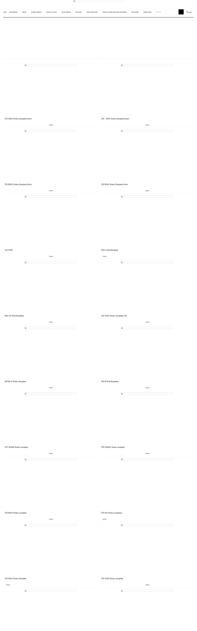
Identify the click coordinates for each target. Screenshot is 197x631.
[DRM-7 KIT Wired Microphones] (50, 286)
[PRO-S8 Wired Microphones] (147, 352)
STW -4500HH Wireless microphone (16, 447)
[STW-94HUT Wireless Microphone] (50, 549)
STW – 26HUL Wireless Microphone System (115, 118)
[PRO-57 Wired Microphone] (147, 221)
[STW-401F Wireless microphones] (147, 484)
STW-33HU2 (9, 250)
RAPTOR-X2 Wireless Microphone (15, 381)
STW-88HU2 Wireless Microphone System (18, 184)
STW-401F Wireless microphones (111, 512)
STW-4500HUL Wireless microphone (113, 447)
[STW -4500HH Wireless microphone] (50, 418)
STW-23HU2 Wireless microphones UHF (114, 315)
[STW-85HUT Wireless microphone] (50, 484)
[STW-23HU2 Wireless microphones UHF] (147, 286)
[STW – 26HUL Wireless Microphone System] (147, 89)
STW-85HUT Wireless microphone (15, 512)
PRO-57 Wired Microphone (109, 250)
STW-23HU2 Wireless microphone (112, 578)
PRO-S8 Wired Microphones (110, 381)
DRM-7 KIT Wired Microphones (14, 315)
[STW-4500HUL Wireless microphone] (147, 418)
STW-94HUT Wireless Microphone (15, 578)
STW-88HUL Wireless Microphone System (114, 184)
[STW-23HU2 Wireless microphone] (147, 549)
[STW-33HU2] (50, 221)
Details (51, 125)
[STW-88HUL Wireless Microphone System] (147, 155)
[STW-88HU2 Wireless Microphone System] (50, 155)
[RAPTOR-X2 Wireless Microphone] (50, 352)
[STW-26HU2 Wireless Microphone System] (50, 89)
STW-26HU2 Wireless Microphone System (18, 118)
